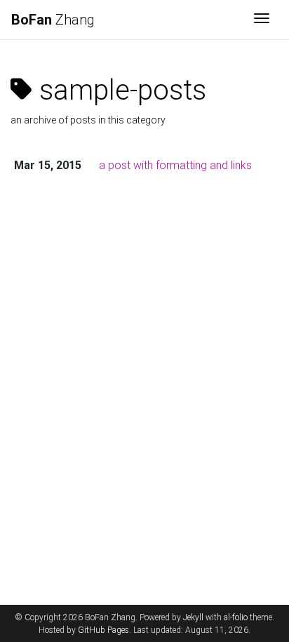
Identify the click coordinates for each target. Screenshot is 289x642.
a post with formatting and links (175, 165)
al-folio (236, 617)
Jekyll (193, 617)
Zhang (53, 19)
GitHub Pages (103, 630)
